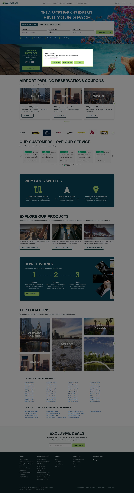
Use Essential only (67, 62)
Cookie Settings (56, 62)
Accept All (79, 62)
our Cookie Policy (53, 58)
